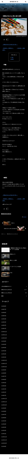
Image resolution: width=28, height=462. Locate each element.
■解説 (12, 59)
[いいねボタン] (4, 40)
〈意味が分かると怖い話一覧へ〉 (10, 44)
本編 (12, 57)
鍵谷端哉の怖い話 (14, 1)
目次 (12, 54)
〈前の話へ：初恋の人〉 (8, 48)
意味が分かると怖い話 (7, 213)
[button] (25, 275)
